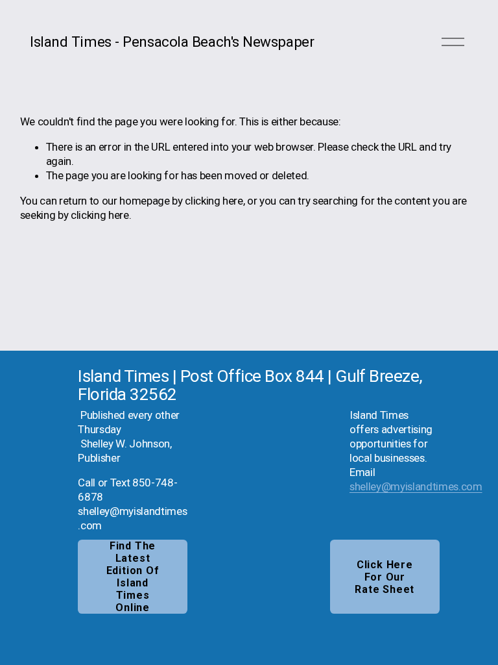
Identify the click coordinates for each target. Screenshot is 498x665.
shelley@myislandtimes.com (416, 486)
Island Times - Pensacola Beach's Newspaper (172, 41)
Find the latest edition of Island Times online (133, 577)
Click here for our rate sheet (384, 577)
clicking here (214, 200)
